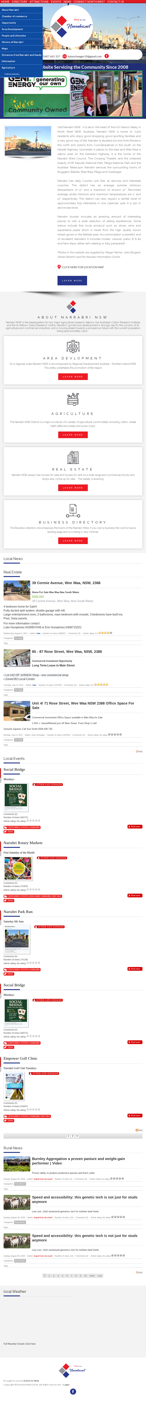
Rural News (20, 1184)
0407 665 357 (51, 56)
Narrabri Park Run (18, 911)
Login (67, 1384)
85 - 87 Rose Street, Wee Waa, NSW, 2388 (67, 652)
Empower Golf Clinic (21, 1058)
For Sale (18, 638)
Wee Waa (56, 896)
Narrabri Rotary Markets (23, 842)
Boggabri (35, 896)
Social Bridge (14, 769)
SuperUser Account (43, 1179)
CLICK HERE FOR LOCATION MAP (83, 267)
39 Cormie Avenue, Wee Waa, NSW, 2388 (66, 583)
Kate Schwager (53, 784)
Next (92, 1276)
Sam (38, 633)
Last (100, 1276)
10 (85, 1276)
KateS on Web (31, 1380)
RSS (140, 752)
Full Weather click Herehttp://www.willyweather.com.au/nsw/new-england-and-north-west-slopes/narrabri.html (38, 1349)
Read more (135, 826)
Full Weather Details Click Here (20, 1343)
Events (24, 827)
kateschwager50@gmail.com (85, 56)
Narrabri (35, 827)
